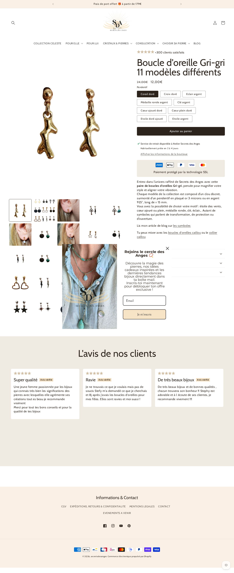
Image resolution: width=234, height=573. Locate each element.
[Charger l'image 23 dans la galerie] (20, 282)
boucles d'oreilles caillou (184, 232)
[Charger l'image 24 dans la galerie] (44, 282)
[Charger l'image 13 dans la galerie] (20, 259)
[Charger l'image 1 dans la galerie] (20, 210)
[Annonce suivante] (181, 4)
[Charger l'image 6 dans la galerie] (92, 210)
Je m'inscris (144, 314)
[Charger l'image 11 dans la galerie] (92, 234)
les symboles (182, 225)
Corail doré (147, 94)
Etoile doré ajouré (152, 118)
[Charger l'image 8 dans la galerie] (20, 234)
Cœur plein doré (182, 110)
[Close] (167, 248)
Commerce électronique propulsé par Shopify (130, 556)
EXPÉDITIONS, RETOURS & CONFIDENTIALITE (98, 506)
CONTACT (164, 506)
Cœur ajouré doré (151, 110)
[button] (13, 23)
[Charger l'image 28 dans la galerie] (20, 307)
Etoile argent (180, 118)
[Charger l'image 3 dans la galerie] (68, 210)
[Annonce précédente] (53, 4)
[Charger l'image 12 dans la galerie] (116, 234)
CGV (64, 506)
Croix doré (170, 94)
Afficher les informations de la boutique (164, 154)
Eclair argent (194, 94)
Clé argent (184, 102)
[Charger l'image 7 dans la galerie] (116, 210)
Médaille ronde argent (154, 102)
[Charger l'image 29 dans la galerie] (44, 307)
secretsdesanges (99, 556)
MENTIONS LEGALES (142, 506)
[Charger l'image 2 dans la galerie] (44, 210)
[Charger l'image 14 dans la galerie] (44, 259)
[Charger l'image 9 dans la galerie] (44, 234)
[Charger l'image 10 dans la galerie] (68, 234)
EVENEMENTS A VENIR (117, 513)
